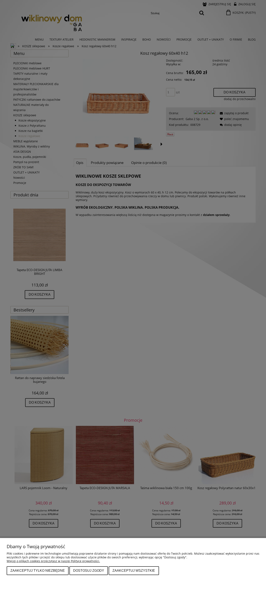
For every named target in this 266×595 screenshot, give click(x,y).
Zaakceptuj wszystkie (133, 570)
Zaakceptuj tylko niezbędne (37, 570)
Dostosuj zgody (88, 570)
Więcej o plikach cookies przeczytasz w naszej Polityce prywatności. (53, 561)
